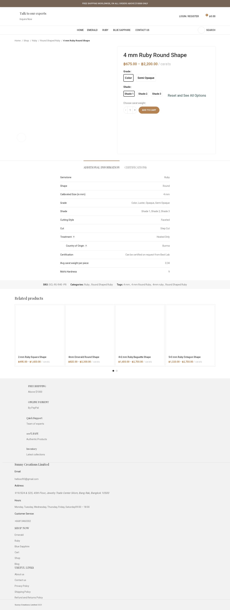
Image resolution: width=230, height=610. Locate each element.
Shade (126, 87)
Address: (19, 485)
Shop (26, 40)
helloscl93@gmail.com (27, 479)
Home (18, 40)
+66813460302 (23, 521)
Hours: (18, 500)
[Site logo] (115, 16)
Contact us (20, 580)
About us (19, 574)
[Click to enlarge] (21, 137)
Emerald (19, 535)
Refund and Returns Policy (29, 597)
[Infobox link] (30, 16)
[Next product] (213, 40)
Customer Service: (24, 513)
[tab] (102, 166)
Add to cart (149, 110)
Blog (17, 564)
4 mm (127, 284)
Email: (18, 471)
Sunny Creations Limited (32, 464)
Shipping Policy (23, 592)
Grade (126, 71)
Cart (17, 552)
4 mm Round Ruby (141, 284)
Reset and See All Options (187, 95)
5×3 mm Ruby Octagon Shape (185, 357)
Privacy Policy (22, 586)
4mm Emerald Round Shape (83, 357)
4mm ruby (158, 284)
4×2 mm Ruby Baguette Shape (134, 357)
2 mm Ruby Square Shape (32, 357)
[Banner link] (144, 134)
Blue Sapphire (22, 546)
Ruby (35, 40)
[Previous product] (207, 40)
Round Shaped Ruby (50, 40)
